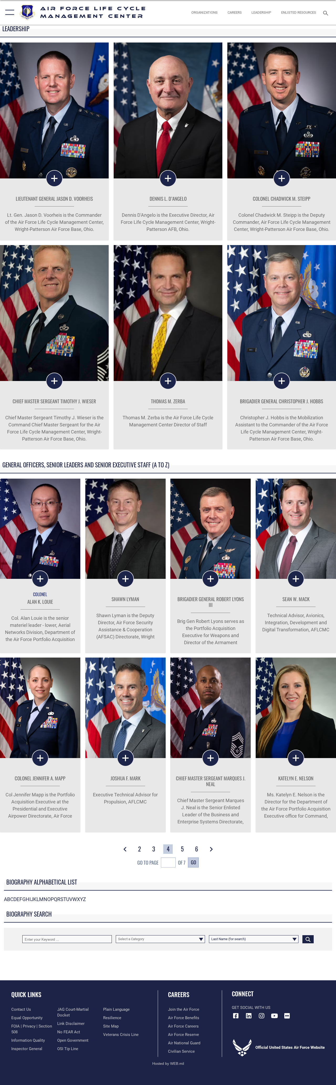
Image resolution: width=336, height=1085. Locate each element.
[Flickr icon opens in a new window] (287, 1016)
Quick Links (26, 994)
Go (193, 862)
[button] (8, 12)
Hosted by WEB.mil (168, 1063)
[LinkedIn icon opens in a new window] (249, 1016)
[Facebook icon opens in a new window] (236, 1016)
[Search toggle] (326, 12)
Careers (178, 994)
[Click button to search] (308, 939)
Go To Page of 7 (161, 862)
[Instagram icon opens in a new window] (261, 1016)
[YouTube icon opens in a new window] (274, 1016)
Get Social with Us (251, 1007)
